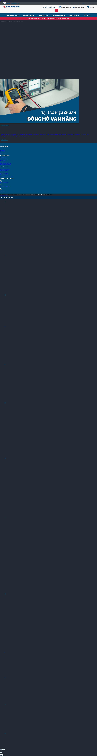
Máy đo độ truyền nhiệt (15, 421)
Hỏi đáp (89, 15)
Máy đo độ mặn (13, 307)
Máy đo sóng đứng (14, 243)
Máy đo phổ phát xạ (14, 477)
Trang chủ (2, 21)
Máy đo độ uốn (13, 414)
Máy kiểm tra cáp (13, 230)
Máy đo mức (12, 524)
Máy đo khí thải (13, 605)
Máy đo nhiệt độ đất (14, 330)
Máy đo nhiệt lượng (14, 493)
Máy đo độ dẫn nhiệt (14, 497)
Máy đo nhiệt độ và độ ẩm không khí (17, 339)
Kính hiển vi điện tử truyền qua (16, 488)
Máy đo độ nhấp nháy (14, 227)
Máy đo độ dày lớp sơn (15, 614)
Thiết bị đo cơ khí (9, 255)
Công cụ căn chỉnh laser (15, 282)
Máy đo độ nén (13, 410)
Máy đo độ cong (13, 273)
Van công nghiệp (13, 736)
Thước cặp (12, 257)
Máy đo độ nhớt (13, 489)
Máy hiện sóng (13, 222)
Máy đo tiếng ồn (13, 298)
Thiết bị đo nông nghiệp (11, 326)
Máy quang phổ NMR (14, 483)
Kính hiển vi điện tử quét (15, 486)
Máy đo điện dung (13, 239)
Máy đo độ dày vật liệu (15, 388)
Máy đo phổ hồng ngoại (15, 480)
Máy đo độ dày (13, 262)
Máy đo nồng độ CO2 (14, 727)
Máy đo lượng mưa (14, 314)
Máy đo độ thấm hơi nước (15, 426)
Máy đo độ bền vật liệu (15, 613)
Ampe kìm (12, 203)
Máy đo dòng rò (13, 241)
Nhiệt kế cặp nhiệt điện (15, 583)
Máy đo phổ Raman (14, 482)
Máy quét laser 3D (13, 396)
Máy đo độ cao (13, 671)
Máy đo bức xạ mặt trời (15, 317)
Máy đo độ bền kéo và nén (15, 268)
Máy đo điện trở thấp (14, 217)
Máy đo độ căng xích (14, 627)
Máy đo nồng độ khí (14, 347)
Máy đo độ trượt (13, 630)
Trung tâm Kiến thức (74, 15)
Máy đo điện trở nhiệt (14, 423)
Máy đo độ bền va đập (14, 415)
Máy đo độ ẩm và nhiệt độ (15, 300)
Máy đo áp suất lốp (14, 608)
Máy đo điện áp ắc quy (15, 624)
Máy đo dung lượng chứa (15, 701)
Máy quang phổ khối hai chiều (16, 507)
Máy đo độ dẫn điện (14, 284)
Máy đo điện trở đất (14, 211)
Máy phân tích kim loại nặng (16, 322)
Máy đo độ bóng (13, 442)
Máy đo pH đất (13, 331)
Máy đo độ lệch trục (14, 279)
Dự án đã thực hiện (28, 15)
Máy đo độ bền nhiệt (14, 448)
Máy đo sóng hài (13, 228)
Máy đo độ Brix (13, 349)
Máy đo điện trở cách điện (15, 209)
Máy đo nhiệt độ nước (14, 306)
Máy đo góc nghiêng (14, 598)
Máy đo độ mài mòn (14, 409)
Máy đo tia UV (13, 323)
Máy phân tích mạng (14, 225)
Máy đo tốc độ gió (13, 315)
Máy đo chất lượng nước (15, 342)
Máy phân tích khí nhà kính (15, 358)
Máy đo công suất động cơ (15, 625)
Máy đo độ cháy (13, 697)
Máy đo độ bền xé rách (14, 429)
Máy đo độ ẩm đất (14, 328)
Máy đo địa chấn (13, 398)
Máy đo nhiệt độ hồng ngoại (16, 219)
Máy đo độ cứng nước (14, 355)
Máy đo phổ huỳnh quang (15, 496)
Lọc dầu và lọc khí (14, 742)
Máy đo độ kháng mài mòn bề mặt (17, 451)
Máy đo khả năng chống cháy (16, 437)
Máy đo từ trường (14, 287)
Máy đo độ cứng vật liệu (15, 382)
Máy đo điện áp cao (14, 235)
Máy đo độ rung (13, 276)
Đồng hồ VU (12, 251)
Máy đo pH (12, 467)
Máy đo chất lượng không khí (16, 296)
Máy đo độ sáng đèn (14, 632)
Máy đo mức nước (13, 689)
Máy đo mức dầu (13, 628)
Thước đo (12, 372)
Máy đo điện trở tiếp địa (15, 216)
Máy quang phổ (13, 474)
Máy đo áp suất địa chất (15, 693)
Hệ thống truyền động (14, 746)
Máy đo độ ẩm (13, 534)
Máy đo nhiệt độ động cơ (15, 621)
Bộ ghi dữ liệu (13, 464)
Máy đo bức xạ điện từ (15, 238)
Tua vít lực (12, 254)
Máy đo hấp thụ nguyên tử (15, 475)
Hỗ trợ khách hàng (80, 3)
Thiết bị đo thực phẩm (10, 704)
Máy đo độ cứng (13, 265)
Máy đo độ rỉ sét (13, 646)
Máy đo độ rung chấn (14, 288)
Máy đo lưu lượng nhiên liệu (16, 622)
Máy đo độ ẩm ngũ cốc (14, 357)
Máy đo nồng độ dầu (14, 682)
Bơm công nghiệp (13, 735)
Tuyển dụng (66, 3)
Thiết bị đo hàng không (10, 652)
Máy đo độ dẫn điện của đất (16, 333)
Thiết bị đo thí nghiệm (10, 458)
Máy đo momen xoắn (14, 281)
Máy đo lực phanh (13, 600)
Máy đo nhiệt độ (13, 285)
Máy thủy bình (13, 369)
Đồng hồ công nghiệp (14, 741)
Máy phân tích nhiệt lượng (15, 499)
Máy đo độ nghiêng (14, 374)
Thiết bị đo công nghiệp (11, 518)
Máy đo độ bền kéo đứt (15, 428)
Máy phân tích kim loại (15, 290)
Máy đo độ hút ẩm (14, 505)
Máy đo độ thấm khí (14, 425)
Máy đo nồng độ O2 (14, 725)
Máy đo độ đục (13, 301)
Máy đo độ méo (13, 232)
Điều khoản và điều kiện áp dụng (62, 18)
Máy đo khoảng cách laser (15, 371)
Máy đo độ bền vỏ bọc (14, 731)
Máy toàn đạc (13, 368)
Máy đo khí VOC (13, 325)
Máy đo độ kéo (13, 412)
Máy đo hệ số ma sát (14, 436)
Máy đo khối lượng (14, 579)
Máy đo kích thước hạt (14, 508)
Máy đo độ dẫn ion (14, 510)
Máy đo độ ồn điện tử (14, 244)
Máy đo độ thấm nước (14, 439)
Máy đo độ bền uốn (14, 444)
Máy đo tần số (13, 221)
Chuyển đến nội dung (5, 1)
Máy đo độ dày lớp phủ (15, 380)
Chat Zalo (72, 3)
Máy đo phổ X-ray (13, 494)
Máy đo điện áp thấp (14, 233)
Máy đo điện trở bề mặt (15, 214)
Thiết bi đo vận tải (10, 594)
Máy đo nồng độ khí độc (15, 312)
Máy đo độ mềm (13, 431)
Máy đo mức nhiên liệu (14, 606)
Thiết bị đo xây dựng (10, 364)
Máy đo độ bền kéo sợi (14, 440)
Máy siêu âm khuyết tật (15, 401)
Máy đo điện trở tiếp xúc (15, 213)
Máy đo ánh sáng (13, 246)
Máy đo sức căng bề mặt (15, 491)
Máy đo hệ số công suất (15, 247)
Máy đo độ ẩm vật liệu (15, 379)
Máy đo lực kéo (13, 611)
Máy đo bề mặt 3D (13, 292)
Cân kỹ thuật (12, 461)
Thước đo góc (13, 260)
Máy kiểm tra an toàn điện (15, 249)
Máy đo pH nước (13, 309)
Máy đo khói (12, 635)
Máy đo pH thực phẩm (14, 363)
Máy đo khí (12, 512)
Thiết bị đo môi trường (10, 295)
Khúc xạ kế (12, 334)
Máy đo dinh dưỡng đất (15, 345)
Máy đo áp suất (13, 266)
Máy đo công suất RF (14, 236)
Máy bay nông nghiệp (14, 361)
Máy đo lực (12, 270)
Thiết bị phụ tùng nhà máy (11, 733)
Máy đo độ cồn (13, 730)
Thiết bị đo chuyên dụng (11, 402)
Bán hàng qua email (90, 3)
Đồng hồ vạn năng (14, 205)
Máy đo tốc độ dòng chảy (15, 293)
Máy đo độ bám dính (14, 420)
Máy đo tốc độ (13, 271)
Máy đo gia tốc (13, 603)
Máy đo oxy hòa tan (14, 303)
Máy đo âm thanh (13, 393)
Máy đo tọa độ (13, 274)
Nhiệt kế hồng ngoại (14, 466)
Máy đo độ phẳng (13, 376)
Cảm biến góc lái (13, 636)
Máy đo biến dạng (13, 513)
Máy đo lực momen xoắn (15, 638)
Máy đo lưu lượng (14, 277)
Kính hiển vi (12, 485)
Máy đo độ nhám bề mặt (15, 263)
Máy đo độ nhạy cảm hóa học (16, 450)
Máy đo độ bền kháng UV (15, 447)
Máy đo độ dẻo (13, 418)
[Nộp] (56, 10)
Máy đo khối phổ (13, 478)
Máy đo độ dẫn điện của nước (16, 311)
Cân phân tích (13, 459)
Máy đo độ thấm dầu (14, 445)
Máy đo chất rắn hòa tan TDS (16, 304)
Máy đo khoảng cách (14, 597)
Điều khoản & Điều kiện (4, 195)
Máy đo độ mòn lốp (14, 610)
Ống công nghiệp (13, 739)
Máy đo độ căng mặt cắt (15, 434)
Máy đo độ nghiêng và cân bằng (16, 641)
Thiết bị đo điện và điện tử (11, 202)
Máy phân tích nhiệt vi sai (15, 500)
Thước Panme (13, 258)
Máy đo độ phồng (13, 432)
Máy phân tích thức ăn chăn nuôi (17, 360)
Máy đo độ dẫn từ (13, 587)
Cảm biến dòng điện (14, 252)
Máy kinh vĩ (12, 366)
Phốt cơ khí (12, 738)
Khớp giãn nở (13, 744)
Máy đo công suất (13, 206)
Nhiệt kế (11, 463)
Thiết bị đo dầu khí (10, 677)
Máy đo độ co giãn (14, 417)
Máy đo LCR (12, 208)
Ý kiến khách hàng (43, 15)
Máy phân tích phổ (14, 224)
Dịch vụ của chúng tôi (59, 15)
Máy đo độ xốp (13, 453)
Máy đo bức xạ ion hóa (14, 320)
